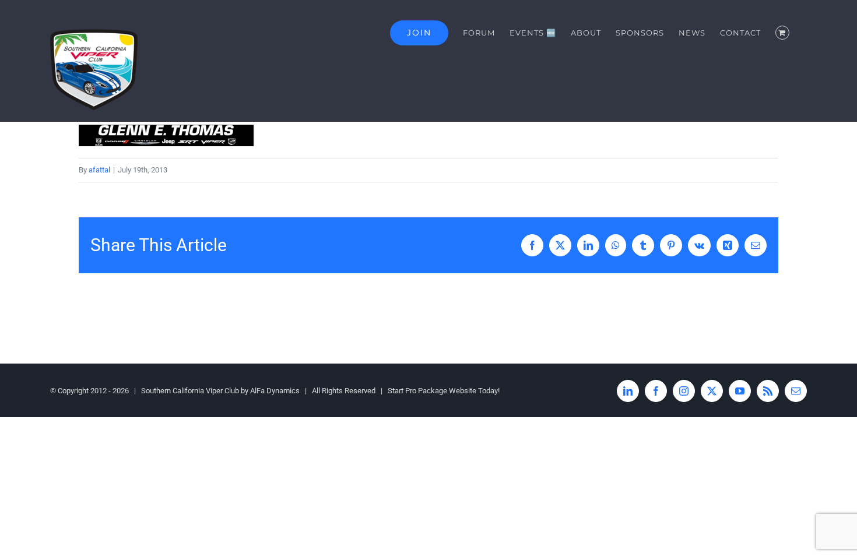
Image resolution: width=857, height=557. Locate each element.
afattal (99, 169)
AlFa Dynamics (275, 390)
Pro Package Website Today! (452, 390)
